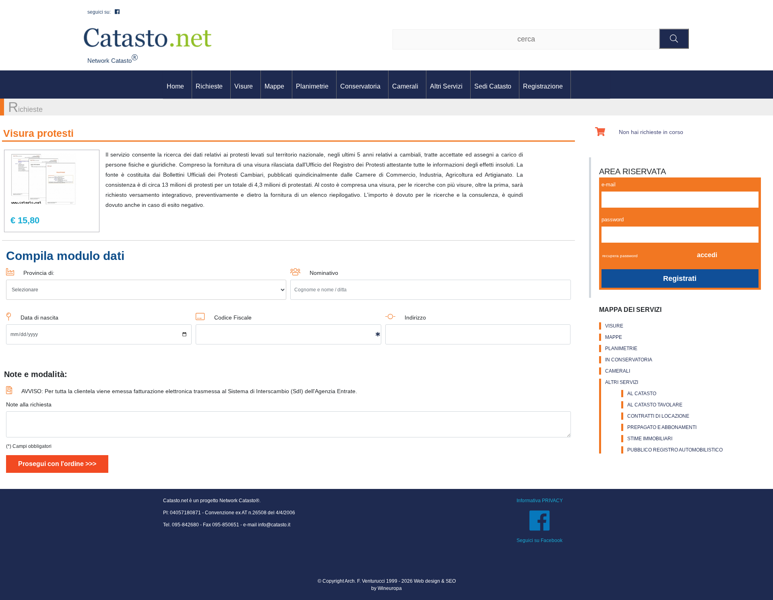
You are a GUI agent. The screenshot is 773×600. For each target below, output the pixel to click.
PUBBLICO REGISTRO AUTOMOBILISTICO (675, 450)
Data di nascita (39, 317)
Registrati (680, 278)
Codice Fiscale (233, 317)
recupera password (620, 256)
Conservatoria (360, 86)
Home (175, 86)
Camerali (405, 86)
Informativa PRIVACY (540, 500)
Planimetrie (312, 86)
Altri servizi (446, 86)
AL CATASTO (641, 393)
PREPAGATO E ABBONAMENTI (662, 427)
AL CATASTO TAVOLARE (654, 405)
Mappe (274, 86)
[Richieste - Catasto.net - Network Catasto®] (147, 37)
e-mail (608, 184)
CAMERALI (617, 371)
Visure (243, 86)
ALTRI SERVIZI (621, 382)
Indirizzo (415, 317)
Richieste (209, 86)
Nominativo (324, 273)
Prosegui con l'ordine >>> (57, 463)
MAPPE (613, 337)
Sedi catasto (492, 86)
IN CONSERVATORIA (628, 360)
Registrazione (543, 86)
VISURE (614, 326)
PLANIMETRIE (621, 348)
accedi (707, 255)
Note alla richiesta (29, 404)
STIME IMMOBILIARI (649, 438)
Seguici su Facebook (539, 540)
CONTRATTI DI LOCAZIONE (658, 416)
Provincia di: (38, 273)
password (612, 219)
